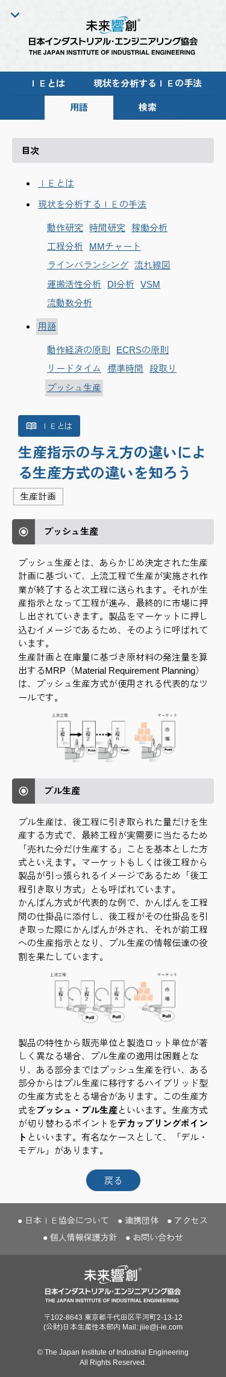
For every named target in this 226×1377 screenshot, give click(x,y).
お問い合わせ (158, 1237)
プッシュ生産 (74, 388)
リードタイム (74, 368)
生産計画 (38, 496)
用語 (79, 107)
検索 (148, 107)
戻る (113, 1180)
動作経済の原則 (78, 350)
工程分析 (65, 246)
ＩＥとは (47, 83)
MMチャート (115, 246)
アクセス (191, 1220)
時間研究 (107, 228)
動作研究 (65, 228)
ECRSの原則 (142, 350)
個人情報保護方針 (84, 1237)
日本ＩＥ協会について (67, 1220)
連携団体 (142, 1220)
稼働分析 (149, 228)
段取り (163, 368)
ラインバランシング (87, 265)
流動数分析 (69, 303)
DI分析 (120, 284)
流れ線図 (152, 265)
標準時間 (125, 368)
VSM (150, 284)
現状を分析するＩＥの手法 (147, 83)
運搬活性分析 (74, 284)
